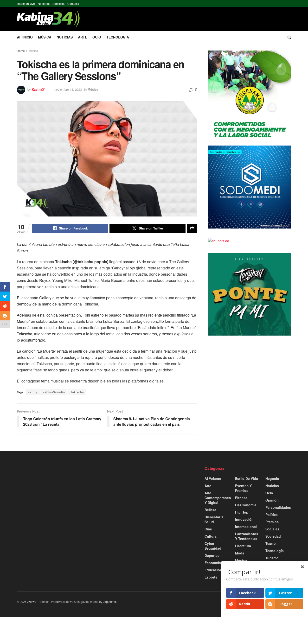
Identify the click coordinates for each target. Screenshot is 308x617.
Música (44, 37)
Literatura (243, 545)
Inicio (27, 37)
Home (21, 51)
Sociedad (273, 536)
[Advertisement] (60, 499)
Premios (272, 521)
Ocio (96, 37)
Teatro (270, 543)
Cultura (211, 536)
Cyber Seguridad (213, 546)
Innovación (244, 519)
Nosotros (44, 3)
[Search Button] (289, 37)
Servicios (58, 3)
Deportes (212, 555)
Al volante (213, 478)
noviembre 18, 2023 (68, 89)
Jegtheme (109, 601)
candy (32, 392)
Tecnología (117, 37)
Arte (82, 37)
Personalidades (278, 507)
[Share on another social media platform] (192, 228)
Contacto (73, 3)
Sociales (272, 529)
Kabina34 (38, 89)
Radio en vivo (26, 3)
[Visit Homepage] (48, 19)
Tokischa (77, 392)
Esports (211, 577)
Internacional (246, 526)
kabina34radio (54, 392)
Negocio (272, 478)
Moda (239, 553)
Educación (213, 569)
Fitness (241, 497)
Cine (208, 529)
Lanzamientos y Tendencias (246, 536)
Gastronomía (245, 505)
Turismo (272, 557)
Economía (213, 562)
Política (271, 514)
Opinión (272, 500)
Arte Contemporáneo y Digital (218, 497)
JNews (31, 601)
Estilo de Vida (246, 478)
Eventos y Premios (243, 488)
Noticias (65, 37)
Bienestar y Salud (214, 519)
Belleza (210, 509)
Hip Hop (241, 512)
